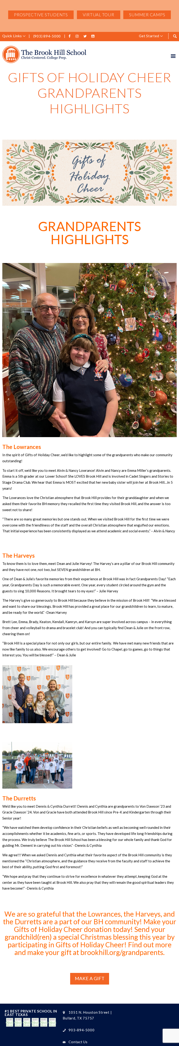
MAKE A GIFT (89, 978)
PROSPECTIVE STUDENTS (41, 14)
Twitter (85, 36)
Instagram (78, 36)
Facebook (70, 36)
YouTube (93, 36)
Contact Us (78, 1042)
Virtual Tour (98, 14)
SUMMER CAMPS (147, 14)
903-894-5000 (81, 1030)
